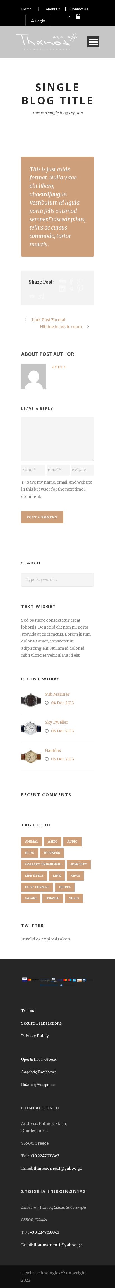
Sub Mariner (57, 694)
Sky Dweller (56, 722)
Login (40, 21)
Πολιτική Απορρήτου (38, 1084)
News (75, 876)
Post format (37, 887)
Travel (52, 898)
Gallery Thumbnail (43, 864)
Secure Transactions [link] (41, 1023)
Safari (31, 898)
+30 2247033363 (44, 1155)
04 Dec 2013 (62, 702)
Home (26, 9)
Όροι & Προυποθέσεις (39, 1059)
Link (57, 876)
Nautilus (53, 750)
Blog (29, 853)
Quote (65, 887)
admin (59, 366)
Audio (72, 841)
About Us (53, 9)
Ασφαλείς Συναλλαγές (38, 1071)
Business (52, 853)
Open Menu (93, 41)
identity (79, 864)
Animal (31, 841)
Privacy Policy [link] (35, 1035)
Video (74, 898)
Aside (53, 841)
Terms (27, 1010)
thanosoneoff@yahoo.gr (58, 1168)
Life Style (34, 876)
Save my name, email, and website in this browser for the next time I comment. (56, 489)
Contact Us (79, 9)
